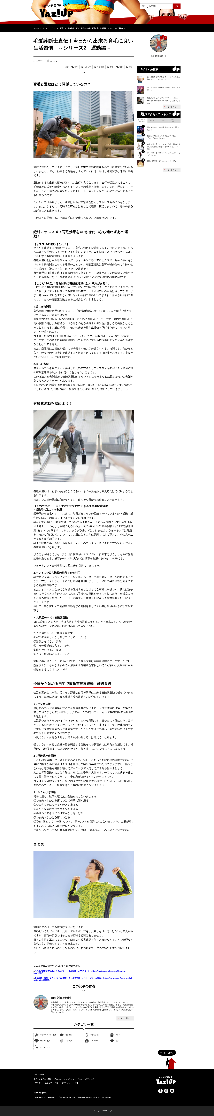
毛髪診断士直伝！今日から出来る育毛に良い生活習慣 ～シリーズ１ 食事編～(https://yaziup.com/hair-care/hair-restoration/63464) (83, 979)
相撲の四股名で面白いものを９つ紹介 (162, 161)
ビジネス (68, 1035)
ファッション (95, 1035)
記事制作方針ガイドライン (88, 1097)
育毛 (76, 67)
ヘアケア (68, 1041)
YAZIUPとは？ (39, 1097)
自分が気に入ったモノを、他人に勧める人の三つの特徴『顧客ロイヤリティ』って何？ (163, 146)
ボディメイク (45, 1041)
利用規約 (51, 1097)
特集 (76, 1083)
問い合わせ (106, 1097)
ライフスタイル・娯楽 (48, 1035)
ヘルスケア (94, 1041)
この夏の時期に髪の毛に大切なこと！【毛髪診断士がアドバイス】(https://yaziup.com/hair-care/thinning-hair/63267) (79, 972)
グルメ (118, 1035)
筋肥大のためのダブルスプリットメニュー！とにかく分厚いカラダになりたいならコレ (163, 100)
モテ (117, 1041)
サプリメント (45, 1047)
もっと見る (125, 1018)
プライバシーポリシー (66, 1097)
